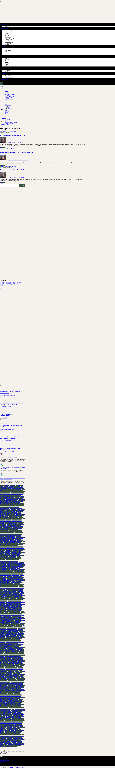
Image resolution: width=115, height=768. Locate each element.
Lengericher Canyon (15, 618)
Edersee (9, 539)
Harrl (21, 578)
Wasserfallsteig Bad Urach (10, 731)
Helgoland (9, 581)
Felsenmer (21, 548)
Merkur (1, 632)
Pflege (1, 661)
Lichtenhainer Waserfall (16, 619)
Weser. (8, 736)
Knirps (10, 607)
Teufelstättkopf (15, 713)
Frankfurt (14, 555)
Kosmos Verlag (14, 609)
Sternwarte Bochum (9, 706)
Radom (17, 666)
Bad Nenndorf (18, 498)
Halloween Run (8, 575)
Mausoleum (20, 629)
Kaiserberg (18, 599)
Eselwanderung (22, 543)
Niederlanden (8, 43)
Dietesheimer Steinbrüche (16, 531)
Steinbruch (11, 704)
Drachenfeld (18, 536)
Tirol (6, 716)
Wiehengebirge (8, 737)
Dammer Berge (3, 525)
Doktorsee (8, 534)
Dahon (22, 524)
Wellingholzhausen (4, 734)
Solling (22, 701)
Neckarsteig (18, 645)
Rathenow (2, 667)
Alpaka (19, 489)
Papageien (14, 658)
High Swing (15, 586)
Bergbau (22, 505)
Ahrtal (13, 488)
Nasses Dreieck (17, 640)
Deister (1, 528)
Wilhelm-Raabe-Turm (15, 739)
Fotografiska (13, 554)
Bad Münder (2, 498)
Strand (19, 706)
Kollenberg (9, 608)
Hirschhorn (14, 588)
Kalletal (5, 601)
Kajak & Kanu (8, 50)
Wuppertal (6, 743)
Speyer (20, 702)
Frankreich (11, 556)
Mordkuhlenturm (13, 635)
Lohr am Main (12, 622)
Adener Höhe (20, 487)
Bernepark (12, 508)
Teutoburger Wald (6, 714)
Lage (10, 612)
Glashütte (9, 564)
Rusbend (22, 677)
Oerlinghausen (10, 652)
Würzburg (10, 743)
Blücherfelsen (3, 512)
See (16, 696)
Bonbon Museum (8, 513)
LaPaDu (9, 616)
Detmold (2, 529)
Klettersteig (13, 606)
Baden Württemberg (4, 501)
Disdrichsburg (8, 532)
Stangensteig (3, 704)
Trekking (19, 717)
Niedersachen (22, 647)
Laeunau (6, 612)
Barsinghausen (13, 504)
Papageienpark (3, 659)
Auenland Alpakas (10, 495)
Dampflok (9, 525)
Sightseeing (2, 699)
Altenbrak (7, 491)
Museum (10, 638)
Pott (12, 663)
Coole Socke (20, 523)
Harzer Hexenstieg (11, 579)
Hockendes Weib (20, 588)
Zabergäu (15, 743)
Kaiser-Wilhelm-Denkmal (10, 599)
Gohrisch (13, 564)
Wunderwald (19, 742)
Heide (18, 580)
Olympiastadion (12, 653)
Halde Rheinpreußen (4, 572)
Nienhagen (20, 648)
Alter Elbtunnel (12, 491)
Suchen (1, 183)
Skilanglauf (2, 700)
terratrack (19, 712)
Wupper (1, 743)
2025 (8, 485)
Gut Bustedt (15, 567)
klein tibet (6, 605)
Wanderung (15, 729)
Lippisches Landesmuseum (15, 621)
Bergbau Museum (4, 507)
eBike (5, 539)
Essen (6, 544)
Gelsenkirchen (10, 561)
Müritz (1, 638)
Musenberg (5, 638)
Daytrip (10, 527)
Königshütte (2, 609)
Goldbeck (17, 564)
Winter (6, 740)
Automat (22, 496)
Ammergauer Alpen (15, 492)
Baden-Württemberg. (4, 502)
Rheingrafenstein (3, 671)
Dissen (12, 532)
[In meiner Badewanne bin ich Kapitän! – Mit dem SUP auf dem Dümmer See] (3, 434)
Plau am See (19, 662)
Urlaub (14, 723)
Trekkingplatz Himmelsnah (5, 718)
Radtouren (7, 64)
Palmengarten (3, 658)
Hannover (9, 578)
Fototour (18, 554)
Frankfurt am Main (20, 555)
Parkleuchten (3, 660)
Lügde (6, 625)
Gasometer (8, 558)
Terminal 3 (14, 712)
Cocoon (6, 523)
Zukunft (19, 745)
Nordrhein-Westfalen (9, 38)
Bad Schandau (9, 500)
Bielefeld (18, 509)
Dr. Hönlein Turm (8, 536)
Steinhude (11, 705)
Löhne (7, 622)
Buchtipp (15, 516)
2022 (1, 485)
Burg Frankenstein (18, 518)
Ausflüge (7, 59)
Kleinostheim (7, 606)
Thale (1, 715)
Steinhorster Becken (4, 705)
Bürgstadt (6, 521)
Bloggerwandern (19, 511)
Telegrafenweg (8, 712)
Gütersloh (2, 568)
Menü (1, 83)
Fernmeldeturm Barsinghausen (6, 549)
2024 (6, 485)
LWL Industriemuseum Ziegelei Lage (12, 626)
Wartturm (12, 730)
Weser (5, 736)
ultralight (2, 722)
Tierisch (6, 65)
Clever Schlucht (18, 522)
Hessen (6, 34)
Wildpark (2, 739)
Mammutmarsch (3, 629)
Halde (9, 569)
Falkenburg (16, 547)
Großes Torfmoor (21, 565)
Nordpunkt (7, 650)
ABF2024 (2, 487)
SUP (6, 51)
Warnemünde (7, 730)
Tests (3, 68)
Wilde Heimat (9, 738)
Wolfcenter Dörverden (17, 741)
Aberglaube (17, 486)
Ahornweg (9, 488)
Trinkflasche (21, 718)
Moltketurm (14, 634)
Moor (1, 635)
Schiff (9, 682)
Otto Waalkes (22, 655)
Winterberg (10, 740)
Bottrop (17, 514)
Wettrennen (2, 737)
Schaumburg (14, 680)
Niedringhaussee (10, 648)
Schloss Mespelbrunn (4, 688)
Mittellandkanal (21, 633)
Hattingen (2, 580)
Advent (1, 488)
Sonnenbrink (2, 702)
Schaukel (10, 680)
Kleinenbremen (11, 605)
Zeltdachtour (10, 744)
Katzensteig (22, 602)
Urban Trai (21, 722)
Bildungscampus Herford (18, 510)
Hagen (18, 568)
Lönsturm (8, 623)
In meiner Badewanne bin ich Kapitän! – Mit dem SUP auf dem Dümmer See (12, 437)
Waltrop (21, 726)
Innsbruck (6, 595)
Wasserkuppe (19, 731)
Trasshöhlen (2, 717)
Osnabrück (22, 653)
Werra (20, 734)
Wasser (16, 730)
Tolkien (9, 716)
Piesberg (20, 661)
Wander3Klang (3, 727)
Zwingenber (9, 746)
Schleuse (21, 684)
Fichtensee (2, 552)
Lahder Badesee (14, 612)
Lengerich (9, 618)
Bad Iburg (22, 497)
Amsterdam (21, 492)
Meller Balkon (22, 631)
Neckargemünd (6, 645)
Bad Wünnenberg (21, 500)
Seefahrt (19, 696)
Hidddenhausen (3, 586)
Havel (16, 580)
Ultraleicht (22, 720)
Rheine (20, 670)
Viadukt (1, 725)
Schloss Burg (18, 686)
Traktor (22, 716)
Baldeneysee (9, 503)
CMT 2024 (2, 523)
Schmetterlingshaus (16, 689)
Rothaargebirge (3, 674)
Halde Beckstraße (14, 569)
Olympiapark (6, 653)
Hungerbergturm (8, 593)
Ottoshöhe (2, 656)
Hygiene (2, 594)
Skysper (7, 700)
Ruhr (6, 676)
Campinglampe (15, 521)
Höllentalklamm (19, 590)
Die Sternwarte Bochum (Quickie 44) (12, 135)
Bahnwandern (3, 503)
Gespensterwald (8, 563)
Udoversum (14, 720)
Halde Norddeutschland (19, 571)
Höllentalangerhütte (12, 590)
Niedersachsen (8, 37)
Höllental (5, 590)
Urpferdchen (19, 723)
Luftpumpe (2, 625)
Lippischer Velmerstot (4, 621)
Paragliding (20, 659)
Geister (7, 559)
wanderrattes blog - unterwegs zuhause (16, 767)
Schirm (21, 683)
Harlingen (18, 578)
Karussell (12, 601)
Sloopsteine (2, 701)
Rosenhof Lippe (9, 673)
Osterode (2, 655)
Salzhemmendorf (12, 679)
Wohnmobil (2, 741)
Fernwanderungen (9, 42)
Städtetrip (11, 703)
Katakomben (2, 602)
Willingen (22, 739)
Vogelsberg (16, 726)
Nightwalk (2, 649)
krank (5, 610)
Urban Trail (2, 723)
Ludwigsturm (21, 624)
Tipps (3, 73)
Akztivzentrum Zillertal (19, 488)
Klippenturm (2, 607)
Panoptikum (8, 658)
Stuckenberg (11, 707)
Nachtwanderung (13, 639)
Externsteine (20, 544)
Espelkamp (2, 544)
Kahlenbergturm (13, 598)
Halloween (2, 575)
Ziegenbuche (16, 744)
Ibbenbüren (6, 594)
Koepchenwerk (19, 607)
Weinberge (2, 733)
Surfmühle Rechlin (4, 710)
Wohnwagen (7, 741)
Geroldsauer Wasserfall (13, 562)
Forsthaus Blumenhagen (5, 554)
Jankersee (21, 597)
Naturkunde (21, 642)
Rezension (13, 670)
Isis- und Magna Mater (12, 596)
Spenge (13, 702)
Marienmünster (14, 629)
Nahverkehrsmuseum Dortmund (7, 640)
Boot (6, 48)
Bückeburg (19, 516)
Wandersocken (3, 729)
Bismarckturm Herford (10, 511)
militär (14, 632)
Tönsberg (13, 716)
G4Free (10, 557)
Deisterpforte (15, 528)
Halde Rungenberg (20, 572)
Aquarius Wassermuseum (13, 494)
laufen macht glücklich (16, 616)
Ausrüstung (7, 70)
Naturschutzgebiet (4, 644)
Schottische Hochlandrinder (15, 691)
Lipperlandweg (18, 620)
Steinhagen (21, 704)
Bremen (6, 515)
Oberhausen (17, 651)
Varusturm (17, 724)
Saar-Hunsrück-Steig (11, 678)
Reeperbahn (2, 669)
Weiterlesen (2, 147)
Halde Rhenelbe (12, 572)
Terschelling (2, 713)
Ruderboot (22, 675)
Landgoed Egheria (18, 613)
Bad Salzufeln (22, 499)
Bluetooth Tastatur (10, 512)
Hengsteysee (18, 581)
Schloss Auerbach (11, 685)
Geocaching (15, 561)
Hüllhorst (22, 592)
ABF (22, 486)
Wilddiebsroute (3, 738)
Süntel (13, 709)
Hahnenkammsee (4, 569)
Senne (7, 698)
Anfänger (2, 494)
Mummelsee (12, 636)
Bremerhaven (11, 515)
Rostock (14, 673)
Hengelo (13, 581)
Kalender (2, 601)
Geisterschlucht (3, 561)
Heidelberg (22, 580)
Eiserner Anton (20, 540)
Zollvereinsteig (7, 745)
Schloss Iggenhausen (10, 687)
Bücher (6, 71)
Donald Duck (13, 534)
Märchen (9, 629)
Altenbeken (2, 491)
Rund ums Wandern (9, 77)
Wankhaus (2, 730)
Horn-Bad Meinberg (12, 591)
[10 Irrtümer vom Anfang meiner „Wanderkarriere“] (3, 411)
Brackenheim (22, 514)
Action (6, 58)
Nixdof (5, 649)
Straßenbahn (3, 707)
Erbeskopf (10, 542)
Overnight (2, 657)
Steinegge (16, 704)
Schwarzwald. (17, 693)
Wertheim (2, 736)
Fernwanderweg (16, 550)
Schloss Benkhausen (20, 685)
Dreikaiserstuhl (12, 537)
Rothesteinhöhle (16, 674)
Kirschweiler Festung (14, 604)
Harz (5, 579)
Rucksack (17, 675)
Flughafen (2, 553)
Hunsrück (15, 593)
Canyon (20, 521)
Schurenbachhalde (11, 692)
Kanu (9, 601)
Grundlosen (13, 566)
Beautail (11, 505)
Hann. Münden (3, 578)
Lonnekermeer (3, 623)
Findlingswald (14, 552)
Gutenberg (21, 567)
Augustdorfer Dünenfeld (10, 496)
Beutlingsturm (13, 509)
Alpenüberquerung (9, 490)
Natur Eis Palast (9, 642)
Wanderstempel (10, 729)
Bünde (11, 517)
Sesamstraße (17, 698)
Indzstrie (2, 595)
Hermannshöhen (3, 583)
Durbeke (15, 538)
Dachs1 (8, 524)
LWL (21, 625)
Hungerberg (2, 593)
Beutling (8, 509)
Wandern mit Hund (21, 727)
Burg (22, 517)
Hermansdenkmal (4, 584)
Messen (6, 62)
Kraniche (2, 610)
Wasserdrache (21, 730)
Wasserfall (2, 731)
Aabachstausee (12, 486)
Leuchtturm (8, 619)
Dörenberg (2, 535)
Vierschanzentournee (13, 725)
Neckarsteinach (3, 646)
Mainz (19, 628)
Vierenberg (5, 725)
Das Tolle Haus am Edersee (10, 526)
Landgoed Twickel (4, 615)
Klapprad (2, 605)
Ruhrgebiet (15, 676)
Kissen (20, 604)
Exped (15, 544)
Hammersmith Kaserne (17, 576)
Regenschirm (17, 669)
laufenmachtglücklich (4, 617)
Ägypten (5, 488)
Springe (7, 703)
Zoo (12, 745)
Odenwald (2, 652)
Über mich (2, 720)
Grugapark (8, 566)
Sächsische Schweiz (4, 679)
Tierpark (10, 715)
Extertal (1, 545)
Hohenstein (14, 589)
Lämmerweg (11, 613)
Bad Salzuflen (3, 500)
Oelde (6, 652)
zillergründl (21, 744)
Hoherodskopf (20, 589)
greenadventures (8, 565)
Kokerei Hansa (3, 608)
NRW (13, 651)
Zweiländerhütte (3, 746)
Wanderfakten (9, 727)
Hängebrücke (15, 577)
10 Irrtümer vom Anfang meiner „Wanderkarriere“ (8, 415)
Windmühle (2, 740)
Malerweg (22, 628)
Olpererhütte (21, 652)
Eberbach (2, 539)
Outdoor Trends (11, 656)
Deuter (5, 529)
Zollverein (2, 745)
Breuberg (16, 515)
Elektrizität (11, 541)
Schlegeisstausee (15, 684)
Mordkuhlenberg (5, 635)
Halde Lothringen (9, 571)
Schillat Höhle (17, 683)
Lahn (19, 612)
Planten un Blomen (13, 662)
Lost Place (13, 623)
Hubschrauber (6, 592)
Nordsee (6, 651)
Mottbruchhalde (20, 635)
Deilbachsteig (20, 527)
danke (12, 525)
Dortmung (19, 535)
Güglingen (4, 567)
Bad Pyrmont (8, 499)
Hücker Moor (12, 592)
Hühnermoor (17, 592)
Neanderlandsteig (19, 644)
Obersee (22, 651)
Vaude (20, 724)
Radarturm (22, 665)
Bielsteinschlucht (9, 510)
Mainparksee (14, 628)
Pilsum (23, 661)
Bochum (19, 512)
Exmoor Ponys (11, 544)
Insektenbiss (11, 595)
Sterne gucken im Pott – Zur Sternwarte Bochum (16, 152)
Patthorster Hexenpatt (14, 660)
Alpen (3, 490)
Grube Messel (3, 566)
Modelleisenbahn (8, 634)
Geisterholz (11, 559)
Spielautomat (3, 703)
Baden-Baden (12, 501)
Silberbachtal (8, 699)
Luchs (1, 624)
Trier (18, 718)
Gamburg (14, 557)
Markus (1, 457)
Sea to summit (12, 696)
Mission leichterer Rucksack (11, 75)
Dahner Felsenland (17, 524)
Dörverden (2, 536)
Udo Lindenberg (8, 720)
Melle (17, 631)
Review (9, 670)
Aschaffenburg (3, 495)
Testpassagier (8, 713)
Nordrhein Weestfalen (14, 650)
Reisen (3, 24)
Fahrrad (12, 547)
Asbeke (21, 494)
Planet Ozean (5, 662)
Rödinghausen (19, 672)
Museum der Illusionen (5, 639)
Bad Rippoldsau (14, 499)
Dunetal (11, 538)
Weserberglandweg (14, 736)
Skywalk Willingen (13, 700)
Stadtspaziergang (17, 703)
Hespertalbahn (11, 584)
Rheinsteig (17, 671)
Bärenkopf (22, 503)
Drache (13, 536)
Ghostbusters (21, 563)
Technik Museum (18, 711)
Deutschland (11, 530)
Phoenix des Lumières (12, 661)
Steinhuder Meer (17, 705)
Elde (8, 541)
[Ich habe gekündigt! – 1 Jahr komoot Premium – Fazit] (3, 389)
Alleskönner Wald (14, 489)
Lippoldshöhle (3, 622)
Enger (24, 541)
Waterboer (2, 732)
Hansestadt (13, 578)
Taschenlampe (19, 710)
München (17, 636)
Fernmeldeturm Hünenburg (19, 549)
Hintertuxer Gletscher (7, 588)
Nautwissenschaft (12, 644)
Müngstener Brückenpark (19, 637)
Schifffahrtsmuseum (19, 682)
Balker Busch (15, 503)
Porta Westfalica (7, 663)
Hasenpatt (22, 579)
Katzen (7, 602)
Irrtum (6, 596)
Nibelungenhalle (15, 646)
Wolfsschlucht (8, 742)
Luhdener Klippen (11, 625)
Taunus (9, 711)
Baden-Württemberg (9, 30)
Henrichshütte (3, 582)
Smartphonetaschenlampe (11, 701)
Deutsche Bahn (10, 529)
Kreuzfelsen (9, 610)
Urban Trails (7, 723)
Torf (16, 716)
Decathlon (15, 527)
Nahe (18, 639)
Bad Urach (15, 500)
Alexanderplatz (7, 489)
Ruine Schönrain (9, 677)
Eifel (11, 540)
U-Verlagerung (21, 719)
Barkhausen (7, 504)
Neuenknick (9, 646)
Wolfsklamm (2, 742)
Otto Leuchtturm (15, 655)
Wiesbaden (19, 737)
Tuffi (10, 719)
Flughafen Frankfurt (9, 553)
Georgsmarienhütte (4, 562)
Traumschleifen (13, 717)
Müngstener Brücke (10, 637)
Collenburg (10, 523)
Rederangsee (20, 667)
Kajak (22, 599)
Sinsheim (16, 699)
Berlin (8, 508)
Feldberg (14, 548)
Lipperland (12, 620)
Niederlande (10, 647)
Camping (10, 521)
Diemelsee (8, 531)
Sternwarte (2, 706)
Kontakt (1, 762)
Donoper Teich (19, 534)
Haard (5, 568)
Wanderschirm (17, 728)
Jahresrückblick (3, 597)
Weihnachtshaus (17, 732)
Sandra (9, 142)
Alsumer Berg (16, 490)
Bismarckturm (3, 511)
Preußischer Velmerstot (9, 664)
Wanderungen (5, 28)
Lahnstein (23, 612)
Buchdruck (11, 516)
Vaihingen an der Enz (9, 724)
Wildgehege (15, 738)
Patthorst (8, 660)
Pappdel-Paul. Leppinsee (12, 659)
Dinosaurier (2, 532)
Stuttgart (4, 709)
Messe (11, 632)
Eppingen (6, 542)
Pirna (1, 662)
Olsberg (1, 653)
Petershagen (22, 660)
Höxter (1, 592)
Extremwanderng (14, 545)
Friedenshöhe (3, 557)
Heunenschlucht (9, 585)
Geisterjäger (16, 559)
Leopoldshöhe (3, 619)
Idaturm (10, 594)
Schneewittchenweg (4, 691)
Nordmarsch (2, 650)
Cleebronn (12, 522)
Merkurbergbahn (6, 632)
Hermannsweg (17, 583)
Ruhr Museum (10, 676)
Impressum (2, 761)
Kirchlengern (2, 604)
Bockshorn (2, 513)
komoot (13, 608)
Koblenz (14, 607)
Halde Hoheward (18, 570)
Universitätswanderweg (9, 722)
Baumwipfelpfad (20, 504)
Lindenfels (7, 620)
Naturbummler (16, 642)
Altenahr (21, 490)
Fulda (7, 557)
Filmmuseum (7, 552)
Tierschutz (15, 715)
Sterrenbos (15, 706)
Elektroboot (16, 541)
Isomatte (19, 596)
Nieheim (16, 648)
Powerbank (15, 663)
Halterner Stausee (15, 575)
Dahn (11, 524)
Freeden (18, 556)
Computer (15, 523)
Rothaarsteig (9, 674)
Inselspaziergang (17, 595)
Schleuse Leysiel (3, 685)
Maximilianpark (3, 630)
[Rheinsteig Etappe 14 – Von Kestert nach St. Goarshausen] (3, 423)
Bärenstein (2, 504)
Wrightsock (14, 742)
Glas (5, 564)
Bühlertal (8, 517)
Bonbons (14, 513)
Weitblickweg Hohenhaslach (14, 733)
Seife (5, 697)
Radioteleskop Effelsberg (10, 666)
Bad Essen (17, 497)
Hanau (1, 577)
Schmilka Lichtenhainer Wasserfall (7, 690)
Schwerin (7, 696)
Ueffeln (18, 720)
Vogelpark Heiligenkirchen (8, 726)
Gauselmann (2, 559)
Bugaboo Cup (3, 517)
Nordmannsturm (20, 649)
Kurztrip (16, 611)
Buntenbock (15, 517)
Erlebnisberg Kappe (16, 542)
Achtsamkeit (11, 487)
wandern (14, 727)
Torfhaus (19, 716)
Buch (7, 516)
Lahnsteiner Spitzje (4, 613)
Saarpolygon (22, 678)
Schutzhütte (17, 692)
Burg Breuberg (11, 518)
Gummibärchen (10, 567)
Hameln (1, 576)
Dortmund (15, 535)
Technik (13, 711)
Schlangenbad (8, 684)
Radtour (20, 666)
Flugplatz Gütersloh (17, 553)
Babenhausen (11, 497)
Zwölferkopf (14, 746)
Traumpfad (8, 717)
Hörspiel (18, 591)
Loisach (17, 622)
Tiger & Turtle (20, 715)
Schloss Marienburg (19, 687)
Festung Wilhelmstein (9, 551)
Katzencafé (17, 602)
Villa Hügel (20, 725)
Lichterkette (2, 620)
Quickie (17, 665)
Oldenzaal (16, 652)
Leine (5, 618)
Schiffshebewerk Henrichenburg (7, 683)
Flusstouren (9, 53)
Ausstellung (17, 496)
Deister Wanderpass (7, 528)
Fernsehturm (2, 550)
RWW (5, 678)
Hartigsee (2, 579)
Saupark (23, 679)
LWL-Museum (17, 626)
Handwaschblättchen (7, 577)
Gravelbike (2, 565)
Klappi (23, 604)
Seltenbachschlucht (15, 697)
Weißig (6, 733)
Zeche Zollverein (20, 743)
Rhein (17, 670)
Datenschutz (2, 759)
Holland (1, 590)
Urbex (11, 723)
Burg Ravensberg (15, 520)
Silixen (12, 699)
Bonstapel (18, 513)
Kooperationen (5, 79)
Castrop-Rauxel (3, 522)
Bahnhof (18, 502)
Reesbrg (12, 669)
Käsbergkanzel (17, 601)
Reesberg (8, 669)
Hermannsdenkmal (18, 582)
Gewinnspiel (15, 563)
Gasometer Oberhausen (16, 558)
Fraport (14, 556)
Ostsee (10, 655)
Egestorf (12, 539)
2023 (3, 485)
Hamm (5, 576)
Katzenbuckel (12, 602)
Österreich (7, 44)
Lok (19, 622)
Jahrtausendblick (10, 597)
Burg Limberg (9, 520)
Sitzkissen (21, 699)
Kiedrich (19, 603)
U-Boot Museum (14, 719)
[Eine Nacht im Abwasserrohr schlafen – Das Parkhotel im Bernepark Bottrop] (3, 400)
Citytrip (8, 522)
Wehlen (6, 732)
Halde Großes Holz (4, 570)
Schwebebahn (3, 695)
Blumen (15, 512)
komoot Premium (18, 608)
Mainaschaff (9, 628)
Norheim (10, 651)
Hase (16, 579)
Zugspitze (15, 745)
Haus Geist (6, 580)
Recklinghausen (13, 667)
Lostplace (17, 623)
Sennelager (11, 698)
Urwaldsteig (2, 724)
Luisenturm (18, 625)
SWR (9, 710)
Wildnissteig (20, 738)
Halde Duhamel (22, 569)
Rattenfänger (7, 667)
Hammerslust (9, 576)
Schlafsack (2, 684)
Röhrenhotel (2, 673)
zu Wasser (4, 46)
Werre (23, 734)
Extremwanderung (4, 547)
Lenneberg (22, 618)
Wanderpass (2, 728)
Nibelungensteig (3, 647)
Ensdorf (1, 542)
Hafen (8, 568)
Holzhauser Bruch (4, 591)
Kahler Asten (19, 598)
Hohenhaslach (9, 589)
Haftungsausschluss (4, 760)
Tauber (23, 710)
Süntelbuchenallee (19, 709)
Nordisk (14, 649)
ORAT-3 (18, 653)
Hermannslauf (10, 583)
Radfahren (2, 666)
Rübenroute (22, 674)
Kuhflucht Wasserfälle (16, 610)
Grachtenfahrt (22, 564)
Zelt (6, 744)
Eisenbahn (14, 540)
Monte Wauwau (20, 634)
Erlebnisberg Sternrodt (5, 543)
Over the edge (18, 656)
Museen (6, 60)
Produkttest (2, 665)
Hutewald (22, 593)
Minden (17, 632)
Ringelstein (9, 672)
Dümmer (2, 538)
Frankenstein (3, 555)
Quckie (14, 665)
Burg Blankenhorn (4, 518)
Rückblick (2, 675)
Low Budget (22, 623)
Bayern (6, 32)
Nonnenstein (10, 649)
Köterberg (20, 609)
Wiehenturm (14, 737)
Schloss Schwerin (13, 688)
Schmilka (22, 689)
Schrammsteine (3, 692)
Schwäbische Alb (3, 693)
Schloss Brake (3, 686)
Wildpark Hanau (7, 739)
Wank (20, 729)
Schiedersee (5, 682)
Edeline (1, 478)
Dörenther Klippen (9, 535)
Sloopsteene (19, 700)
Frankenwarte (9, 555)
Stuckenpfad (17, 707)
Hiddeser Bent (10, 586)
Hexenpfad (21, 585)
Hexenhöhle (15, 585)
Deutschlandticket (18, 530)
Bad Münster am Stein (10, 498)
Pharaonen (5, 661)
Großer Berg (15, 565)
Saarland (7, 40)
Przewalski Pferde (9, 665)
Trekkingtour (14, 718)
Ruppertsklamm (17, 677)
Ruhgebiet (2, 676)
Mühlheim (8, 636)
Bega (14, 505)
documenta (20, 532)
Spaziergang (8, 702)
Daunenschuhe (6, 527)
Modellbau (2, 634)
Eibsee (7, 540)
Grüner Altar (18, 566)
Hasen (18, 579)
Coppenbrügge (3, 524)
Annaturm (6, 494)
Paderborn (10, 657)
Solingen (19, 701)
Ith (21, 596)
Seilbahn (9, 697)
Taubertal (2, 711)
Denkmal (20, 528)
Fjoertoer (19, 552)
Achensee (6, 487)
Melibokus (14, 631)
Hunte (18, 593)
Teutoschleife (21, 714)
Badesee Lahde (12, 502)
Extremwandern (6, 545)
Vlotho (1, 726)
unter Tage (16, 722)
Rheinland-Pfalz (8, 39)
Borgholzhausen (3, 514)
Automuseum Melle (4, 497)
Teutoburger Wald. (14, 714)
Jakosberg (16, 597)
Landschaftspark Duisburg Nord (15, 615)
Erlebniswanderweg (14, 543)
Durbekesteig (20, 538)
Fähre (9, 547)
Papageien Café (19, 658)
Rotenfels (18, 673)
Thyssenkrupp (6, 715)
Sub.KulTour (8, 709)
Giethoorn (2, 564)
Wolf (12, 741)
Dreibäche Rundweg (4, 537)
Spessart (17, 702)
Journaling (2, 598)
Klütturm (7, 607)
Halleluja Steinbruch (18, 574)
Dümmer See (7, 538)
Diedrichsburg (3, 531)
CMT (23, 522)
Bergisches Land (11, 507)
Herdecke (8, 582)
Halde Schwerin (3, 574)
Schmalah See (8, 689)
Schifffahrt (13, 682)
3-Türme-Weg (12, 485)
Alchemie (2, 489)
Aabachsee (6, 486)
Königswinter (8, 609)
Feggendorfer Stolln (7, 548)
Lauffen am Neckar (13, 617)
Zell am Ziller (3, 744)
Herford (12, 582)
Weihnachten (11, 732)
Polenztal (2, 663)
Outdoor (6, 656)
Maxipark (9, 630)
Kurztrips (7, 26)
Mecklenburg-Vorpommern (10, 35)
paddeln (6, 657)
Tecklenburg (2, 712)
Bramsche (2, 515)
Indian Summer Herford (17, 594)
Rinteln (13, 672)
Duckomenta (18, 537)
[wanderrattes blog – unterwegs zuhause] (43, 21)
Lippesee (23, 620)
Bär (19, 503)
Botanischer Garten (11, 514)
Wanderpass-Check (10, 728)
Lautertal (19, 617)
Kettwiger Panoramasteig (11, 603)
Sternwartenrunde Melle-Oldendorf (12, 170)
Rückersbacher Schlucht (9, 675)
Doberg (16, 532)
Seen (8, 52)
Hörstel (21, 591)
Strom (7, 707)
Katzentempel (3, 603)
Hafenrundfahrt (13, 568)
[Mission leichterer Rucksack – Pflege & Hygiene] (3, 445)
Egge (16, 539)
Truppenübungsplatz (4, 719)
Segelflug (2, 697)
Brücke (4, 516)
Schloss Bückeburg (10, 686)
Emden (20, 541)
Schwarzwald (10, 693)
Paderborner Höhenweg (18, 657)
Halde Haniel (11, 570)
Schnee (16, 690)
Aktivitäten (4, 56)
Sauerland (19, 679)
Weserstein (21, 736)
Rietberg (5, 672)
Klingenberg (18, 606)
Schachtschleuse (3, 680)
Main (5, 628)
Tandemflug (13, 710)
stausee (7, 704)
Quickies (7, 63)
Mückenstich (2, 636)
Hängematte (21, 577)
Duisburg (23, 537)
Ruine (4, 677)
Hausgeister (11, 580)
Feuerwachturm (17, 551)
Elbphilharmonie (3, 541)
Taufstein (6, 711)
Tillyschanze (2, 716)
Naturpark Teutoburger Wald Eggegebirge (9, 643)
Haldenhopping (10, 574)
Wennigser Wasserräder (13, 734)
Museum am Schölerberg (17, 638)
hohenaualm (2, 589)
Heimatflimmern (3, 581)
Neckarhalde (13, 645)
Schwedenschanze (10, 695)
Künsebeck (2, 611)
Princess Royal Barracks (20, 664)
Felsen (17, 548)
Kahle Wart (7, 598)
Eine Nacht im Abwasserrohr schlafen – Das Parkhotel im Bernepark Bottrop (12, 403)
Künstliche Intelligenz (9, 611)
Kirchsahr (8, 604)
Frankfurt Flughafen (4, 556)
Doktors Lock (3, 534)
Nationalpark (2, 642)
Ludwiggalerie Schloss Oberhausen (10, 624)
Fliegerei (23, 552)
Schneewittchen (21, 690)
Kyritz (19, 611)
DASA (17, 526)
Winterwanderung (17, 740)
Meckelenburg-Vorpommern (17, 630)
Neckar (1, 645)
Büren (20, 517)
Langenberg (5, 616)
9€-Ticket (18, 485)
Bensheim (18, 505)
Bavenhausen (3, 505)
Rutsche (2, 678)
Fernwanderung (9, 550)
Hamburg (7, 33)
